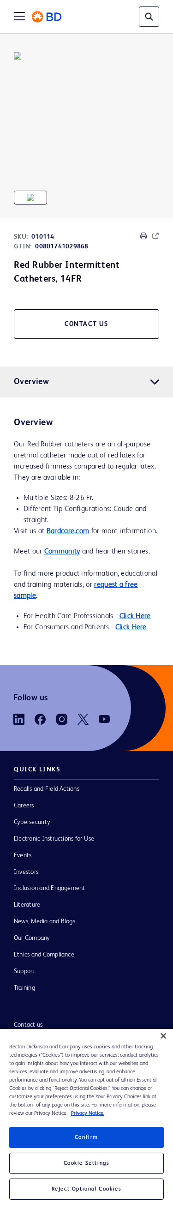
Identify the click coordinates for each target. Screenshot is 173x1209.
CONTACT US (86, 324)
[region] (86, 1119)
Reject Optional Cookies (87, 1189)
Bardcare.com (68, 531)
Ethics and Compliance (44, 954)
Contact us (28, 1025)
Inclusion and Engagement (49, 888)
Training (24, 988)
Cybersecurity (32, 822)
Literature (27, 905)
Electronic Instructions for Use (54, 839)
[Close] (163, 1036)
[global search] (149, 16)
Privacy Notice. (87, 1113)
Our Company (32, 938)
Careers (24, 805)
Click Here (135, 616)
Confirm (86, 1137)
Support (24, 971)
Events (22, 855)
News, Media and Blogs (44, 921)
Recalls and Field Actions (46, 789)
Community (62, 551)
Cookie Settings (87, 1163)
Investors (26, 872)
